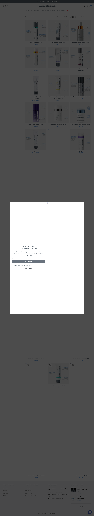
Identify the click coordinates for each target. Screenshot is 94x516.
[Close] (83, 200)
